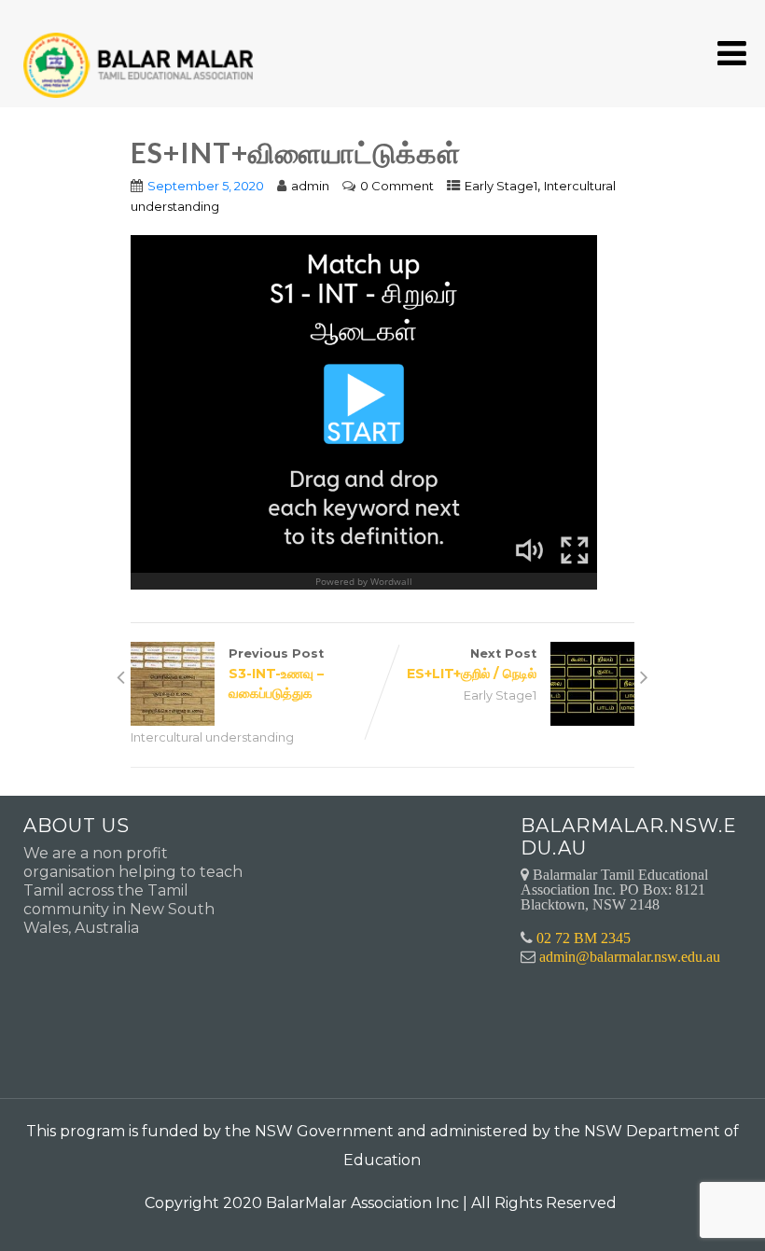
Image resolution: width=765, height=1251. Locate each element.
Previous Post (276, 674)
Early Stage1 (501, 185)
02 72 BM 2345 (583, 937)
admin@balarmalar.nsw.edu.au (629, 956)
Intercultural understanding (212, 737)
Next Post (471, 664)
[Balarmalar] (141, 53)
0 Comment (397, 185)
